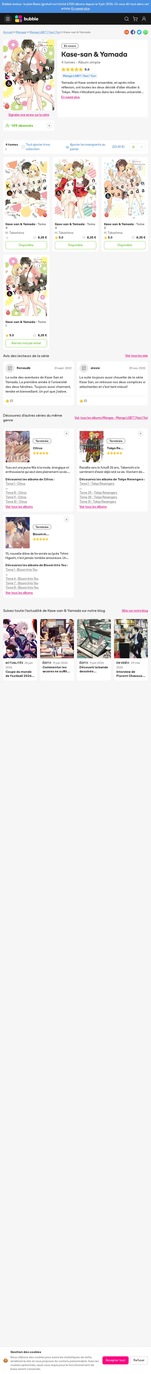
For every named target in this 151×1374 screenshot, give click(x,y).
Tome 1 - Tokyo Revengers (96, 483)
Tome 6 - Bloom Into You (22, 578)
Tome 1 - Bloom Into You (21, 569)
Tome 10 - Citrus (16, 501)
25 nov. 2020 (137, 368)
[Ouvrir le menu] (8, 19)
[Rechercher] (127, 19)
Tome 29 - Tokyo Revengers (98, 492)
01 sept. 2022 (63, 368)
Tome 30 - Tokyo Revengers (98, 497)
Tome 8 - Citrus (16, 492)
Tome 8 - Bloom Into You (22, 587)
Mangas (21, 32)
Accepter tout (115, 1360)
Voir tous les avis (136, 355)
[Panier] (135, 19)
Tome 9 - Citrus (16, 497)
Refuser (139, 1360)
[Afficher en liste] (141, 147)
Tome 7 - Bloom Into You (22, 583)
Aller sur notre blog (135, 610)
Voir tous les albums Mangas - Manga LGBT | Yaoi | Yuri (111, 418)
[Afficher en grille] (133, 147)
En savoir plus (80, 8)
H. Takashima (15, 233)
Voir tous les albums (19, 507)
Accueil (8, 32)
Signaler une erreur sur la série (28, 115)
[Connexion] (144, 19)
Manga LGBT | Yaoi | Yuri (44, 32)
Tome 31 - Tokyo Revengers (97, 501)
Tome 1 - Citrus (15, 483)
